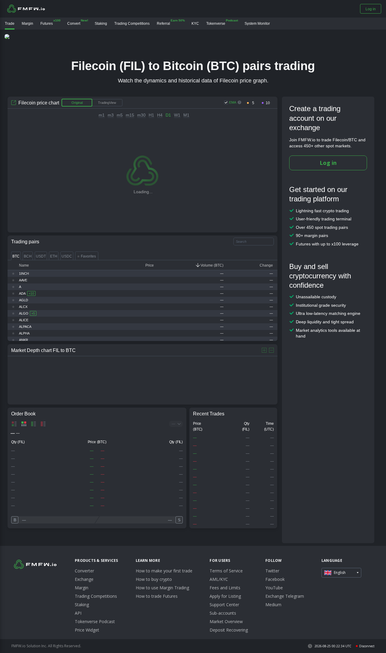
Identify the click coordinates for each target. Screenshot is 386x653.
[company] (26, 8)
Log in (328, 162)
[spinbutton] (253, 103)
